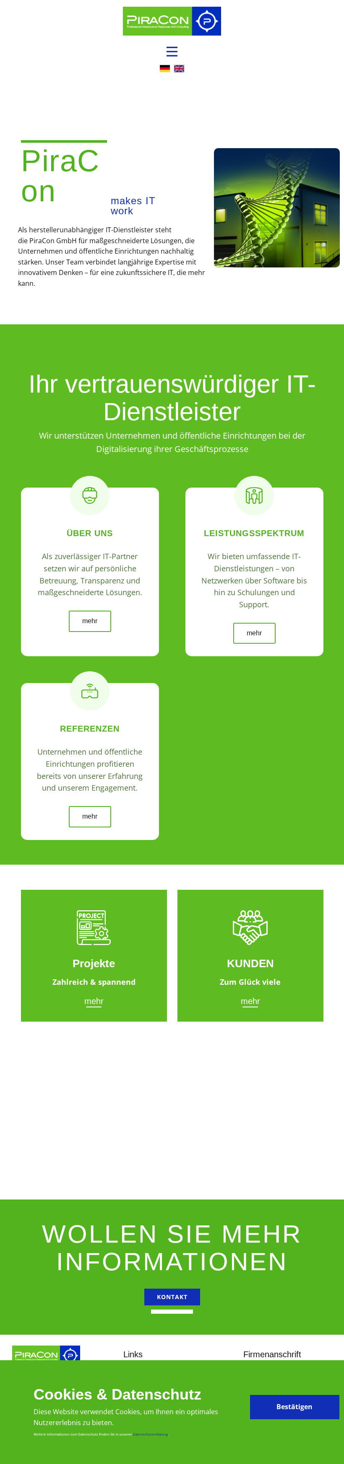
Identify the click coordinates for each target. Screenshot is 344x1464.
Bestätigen (294, 1406)
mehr (89, 620)
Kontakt (172, 1297)
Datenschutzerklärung (150, 1434)
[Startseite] (172, 21)
